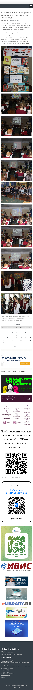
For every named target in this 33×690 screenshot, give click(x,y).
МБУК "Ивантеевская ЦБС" (19, 685)
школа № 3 (10, 320)
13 (16, 335)
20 (16, 337)
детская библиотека (26, 318)
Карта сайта (16, 687)
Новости (16, 316)
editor (18, 20)
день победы (16, 318)
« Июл (15, 346)
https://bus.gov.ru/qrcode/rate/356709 (11, 477)
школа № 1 (4, 320)
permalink (23, 320)
